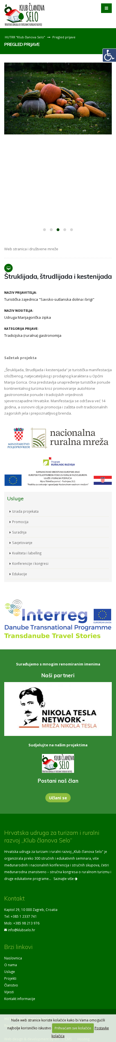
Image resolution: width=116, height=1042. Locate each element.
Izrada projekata (25, 511)
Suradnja (19, 532)
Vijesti (9, 992)
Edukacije (19, 574)
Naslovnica (13, 958)
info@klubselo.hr (21, 930)
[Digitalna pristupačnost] (109, 55)
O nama (10, 965)
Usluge (9, 971)
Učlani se (58, 797)
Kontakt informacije (19, 998)
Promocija (20, 521)
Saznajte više (64, 878)
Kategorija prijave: (21, 328)
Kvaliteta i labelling (26, 553)
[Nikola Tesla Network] (58, 709)
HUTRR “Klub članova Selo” (25, 37)
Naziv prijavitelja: (20, 292)
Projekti (10, 978)
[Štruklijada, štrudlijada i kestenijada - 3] (58, 98)
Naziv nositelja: (18, 310)
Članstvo (11, 985)
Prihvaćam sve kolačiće (73, 1028)
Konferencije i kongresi (30, 563)
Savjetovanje (22, 542)
